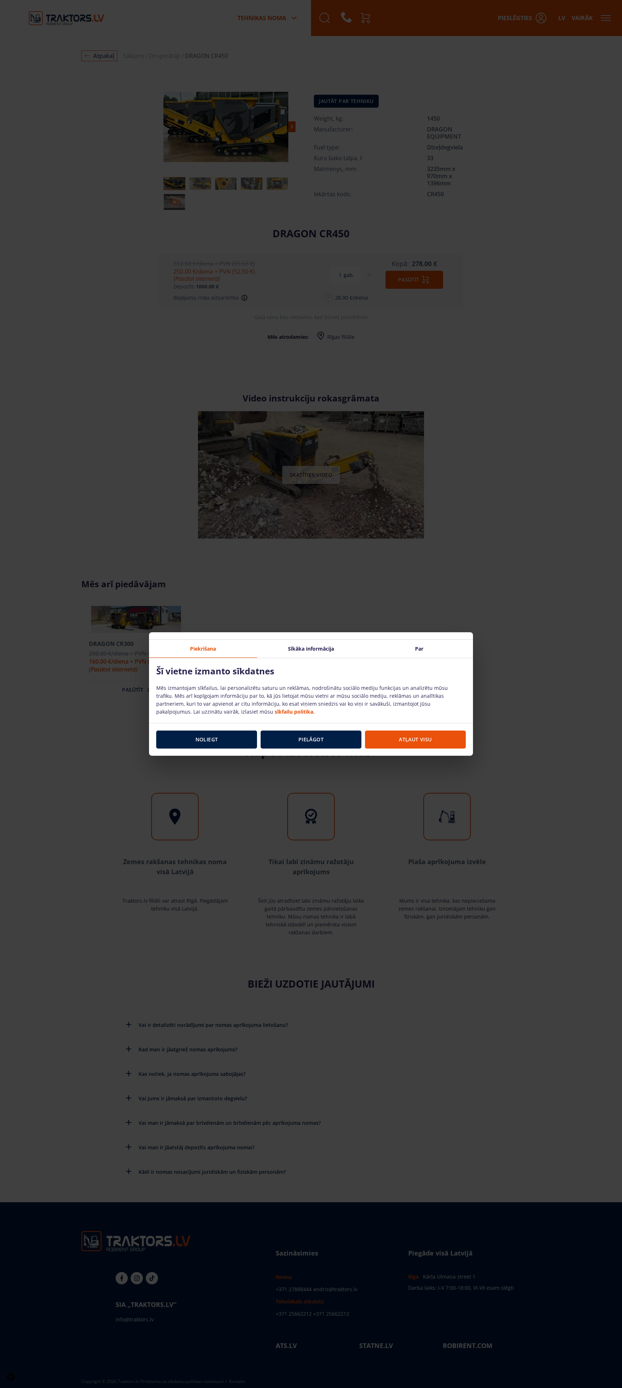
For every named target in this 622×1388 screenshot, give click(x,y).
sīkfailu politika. (295, 711)
